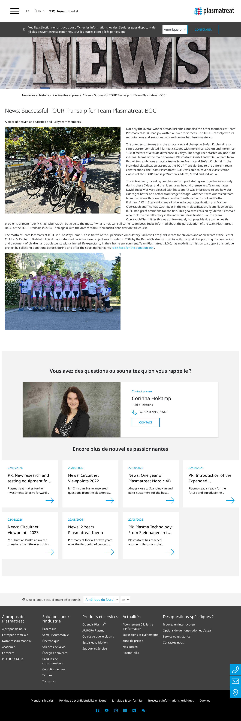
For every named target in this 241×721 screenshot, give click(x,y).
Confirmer (203, 29)
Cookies (205, 700)
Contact (145, 422)
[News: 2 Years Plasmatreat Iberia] (110, 552)
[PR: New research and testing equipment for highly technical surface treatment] (50, 500)
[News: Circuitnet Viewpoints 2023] (50, 552)
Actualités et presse (68, 95)
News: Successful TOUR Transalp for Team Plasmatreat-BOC (125, 95)
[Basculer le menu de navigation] (14, 11)
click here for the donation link (132, 248)
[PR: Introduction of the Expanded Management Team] (230, 500)
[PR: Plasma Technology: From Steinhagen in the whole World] (170, 552)
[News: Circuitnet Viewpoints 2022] (110, 500)
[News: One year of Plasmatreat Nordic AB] (170, 500)
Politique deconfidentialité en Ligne (82, 700)
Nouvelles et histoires (37, 95)
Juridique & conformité (127, 700)
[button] (27, 11)
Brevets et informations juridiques (171, 700)
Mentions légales (42, 700)
